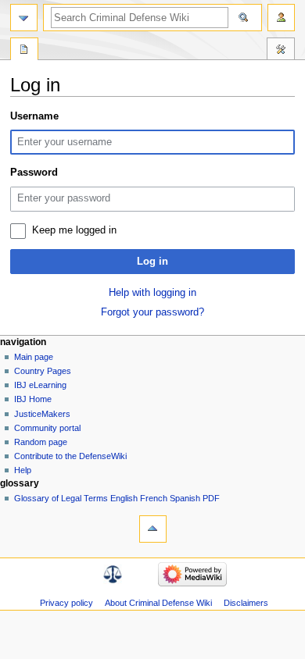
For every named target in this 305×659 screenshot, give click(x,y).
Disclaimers (246, 602)
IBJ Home (33, 399)
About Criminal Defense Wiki (158, 602)
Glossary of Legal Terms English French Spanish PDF (117, 498)
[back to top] (153, 529)
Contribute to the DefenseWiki (70, 456)
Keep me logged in (74, 230)
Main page (33, 357)
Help (22, 470)
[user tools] (281, 17)
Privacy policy (66, 602)
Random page (40, 442)
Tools (280, 50)
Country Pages (42, 371)
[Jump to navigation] (24, 17)
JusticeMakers (42, 414)
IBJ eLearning (40, 385)
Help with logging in (152, 292)
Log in (152, 261)
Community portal (47, 428)
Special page (24, 50)
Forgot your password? (152, 312)
